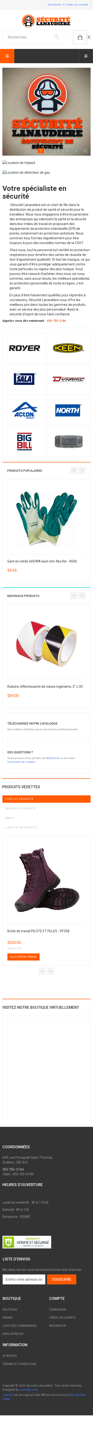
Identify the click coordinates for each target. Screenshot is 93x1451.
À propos (10, 1356)
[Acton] (24, 410)
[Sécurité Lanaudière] (46, 21)
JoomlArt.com (28, 1389)
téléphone (52, 758)
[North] (68, 410)
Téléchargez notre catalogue (32, 723)
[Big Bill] (24, 441)
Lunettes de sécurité (21, 827)
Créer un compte (77, 4)
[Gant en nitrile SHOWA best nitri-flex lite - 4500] (46, 518)
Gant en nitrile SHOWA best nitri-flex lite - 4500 (42, 561)
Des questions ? (20, 752)
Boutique (10, 1309)
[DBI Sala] (24, 379)
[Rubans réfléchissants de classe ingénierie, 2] (46, 644)
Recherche (57, 1325)
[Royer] (24, 348)
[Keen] (68, 348)
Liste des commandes (20, 1325)
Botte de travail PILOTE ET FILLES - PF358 (38, 931)
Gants (9, 818)
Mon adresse (13, 1334)
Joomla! (7, 1395)
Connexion (54, 4)
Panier (8, 1317)
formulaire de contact (21, 762)
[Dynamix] (68, 379)
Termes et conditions (19, 1364)
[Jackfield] (68, 441)
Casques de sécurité (20, 808)
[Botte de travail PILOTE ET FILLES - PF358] (46, 879)
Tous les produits (19, 799)
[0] (80, 37)
